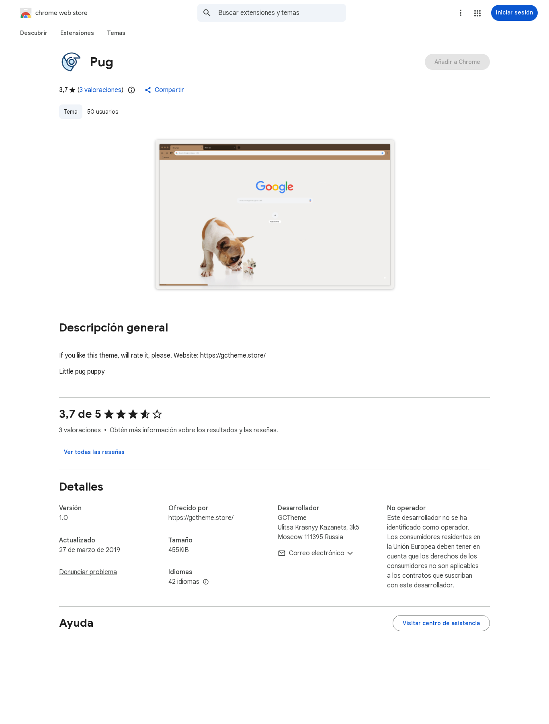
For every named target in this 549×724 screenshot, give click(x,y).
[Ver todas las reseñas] (94, 452)
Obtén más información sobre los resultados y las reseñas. (194, 430)
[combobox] (282, 13)
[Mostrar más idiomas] (206, 582)
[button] (477, 13)
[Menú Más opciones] (461, 13)
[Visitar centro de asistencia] (441, 623)
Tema (71, 111)
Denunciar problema (88, 572)
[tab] (34, 33)
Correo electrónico (316, 553)
